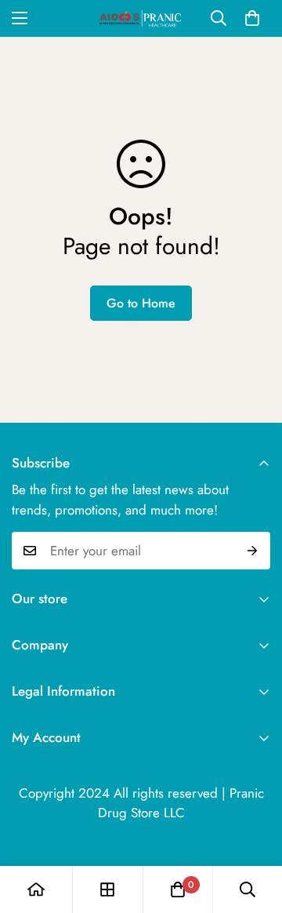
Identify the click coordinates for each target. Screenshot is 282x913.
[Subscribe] (252, 550)
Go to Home (141, 303)
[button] (252, 18)
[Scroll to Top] (253, 830)
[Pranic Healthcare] (141, 18)
